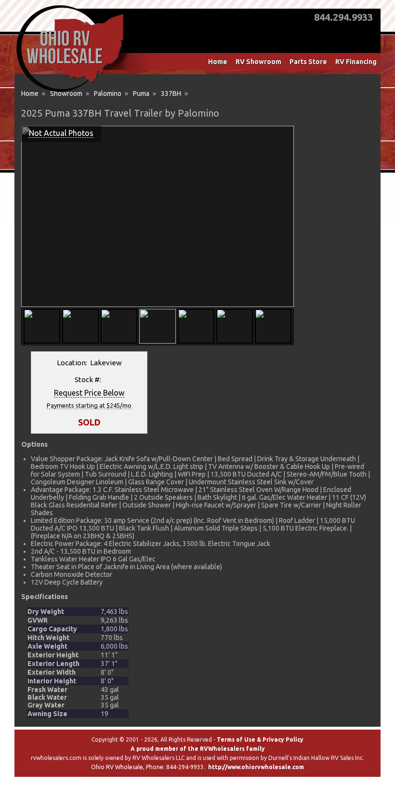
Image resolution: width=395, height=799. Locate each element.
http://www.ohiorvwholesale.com (256, 767)
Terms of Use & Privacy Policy (260, 739)
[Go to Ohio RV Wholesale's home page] (70, 91)
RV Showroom (258, 62)
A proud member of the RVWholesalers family (198, 749)
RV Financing (356, 62)
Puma (141, 93)
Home (217, 62)
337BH (171, 93)
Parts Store (308, 62)
